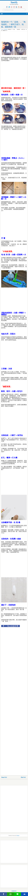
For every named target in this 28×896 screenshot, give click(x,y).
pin (14, 7)
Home (2, 29)
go (11, 7)
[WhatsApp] (10, 894)
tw (9, 7)
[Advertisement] (13, 36)
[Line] (17, 894)
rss (19, 7)
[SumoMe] (24, 894)
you (21, 7)
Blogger (18, 835)
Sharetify (14, 2)
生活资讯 (5, 29)
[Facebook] (3, 894)
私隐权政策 (14, 891)
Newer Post (4, 777)
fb (7, 7)
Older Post (23, 777)
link (16, 7)
